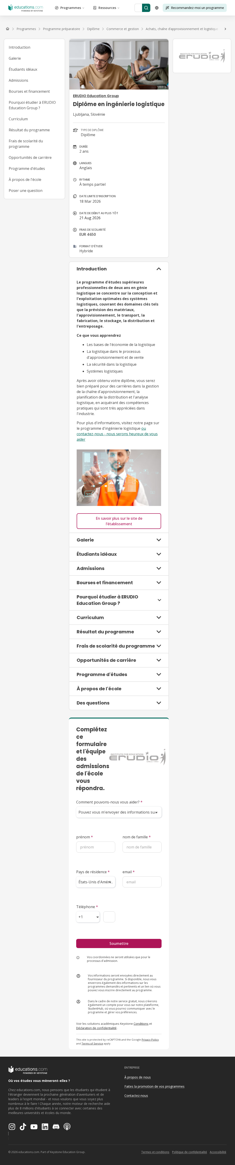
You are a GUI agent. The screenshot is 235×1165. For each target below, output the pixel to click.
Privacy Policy (150, 1039)
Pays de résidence (93, 871)
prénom (84, 836)
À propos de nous (137, 1077)
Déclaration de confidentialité (96, 1028)
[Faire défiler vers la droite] (225, 29)
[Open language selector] (157, 8)
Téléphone (87, 906)
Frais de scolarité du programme (26, 143)
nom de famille (137, 836)
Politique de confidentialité (189, 1152)
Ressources (107, 8)
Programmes (70, 8)
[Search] (146, 8)
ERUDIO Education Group (96, 95)
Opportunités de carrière (30, 157)
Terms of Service (92, 1043)
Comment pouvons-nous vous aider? (109, 802)
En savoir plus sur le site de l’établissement (119, 521)
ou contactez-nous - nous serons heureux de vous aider (117, 434)
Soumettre (118, 943)
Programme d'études (27, 168)
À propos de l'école (25, 179)
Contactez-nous (136, 1095)
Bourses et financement (29, 91)
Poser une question (25, 190)
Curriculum (18, 118)
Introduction (19, 47)
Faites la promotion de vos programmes (154, 1086)
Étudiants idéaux (23, 69)
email (129, 871)
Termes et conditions (155, 1152)
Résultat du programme (29, 129)
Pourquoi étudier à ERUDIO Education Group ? (32, 105)
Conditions (141, 1024)
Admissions (18, 80)
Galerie (15, 58)
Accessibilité (218, 1152)
